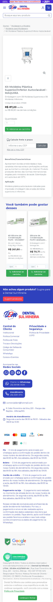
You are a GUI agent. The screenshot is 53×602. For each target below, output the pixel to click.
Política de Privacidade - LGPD (39, 334)
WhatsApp (8, 353)
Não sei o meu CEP (15, 150)
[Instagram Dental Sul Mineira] (12, 372)
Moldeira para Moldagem (17, 28)
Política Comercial (11, 336)
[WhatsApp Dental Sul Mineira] (6, 372)
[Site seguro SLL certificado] (15, 542)
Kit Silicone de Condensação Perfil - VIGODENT (16, 238)
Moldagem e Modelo (20, 26)
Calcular (42, 145)
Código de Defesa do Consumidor (12, 348)
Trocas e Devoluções (12, 344)
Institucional (8, 333)
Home (6, 26)
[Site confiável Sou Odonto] (15, 557)
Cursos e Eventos (10, 357)
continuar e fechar (27, 598)
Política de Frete (10, 340)
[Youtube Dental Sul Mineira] (18, 372)
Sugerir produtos (13, 299)
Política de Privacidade (14, 591)
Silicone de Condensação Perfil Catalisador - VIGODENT (38, 238)
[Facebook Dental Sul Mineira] (24, 372)
